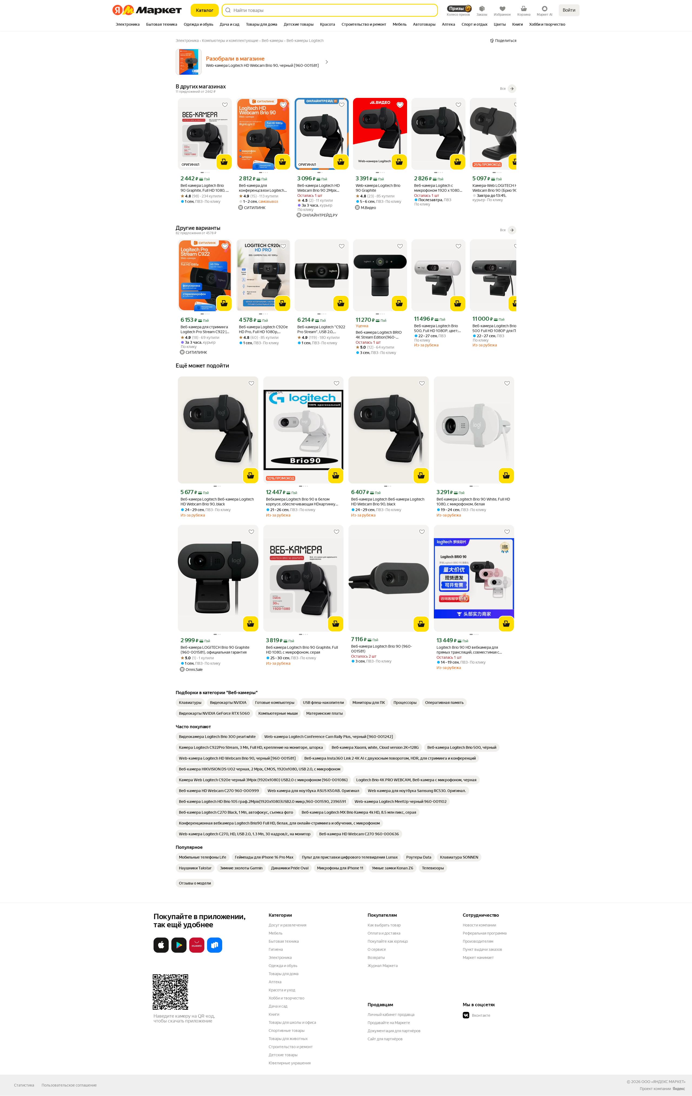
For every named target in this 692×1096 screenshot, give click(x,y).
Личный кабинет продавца (391, 1014)
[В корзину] (224, 162)
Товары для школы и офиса (292, 1022)
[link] (190, 702)
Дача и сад (278, 1006)
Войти (569, 10)
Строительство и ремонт (291, 1047)
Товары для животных (288, 1039)
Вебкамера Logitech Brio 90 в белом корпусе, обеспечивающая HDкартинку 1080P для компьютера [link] (300, 501)
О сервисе (377, 949)
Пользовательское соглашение (69, 1085)
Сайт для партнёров (385, 1039)
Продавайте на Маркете (389, 1023)
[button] (500, 1015)
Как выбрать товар (384, 925)
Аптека (275, 982)
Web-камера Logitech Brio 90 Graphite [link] (378, 188)
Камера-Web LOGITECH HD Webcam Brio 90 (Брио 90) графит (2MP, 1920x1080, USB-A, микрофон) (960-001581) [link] (496, 188)
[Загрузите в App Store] (161, 951)
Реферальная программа (485, 933)
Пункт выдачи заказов (482, 949)
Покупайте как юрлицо (388, 941)
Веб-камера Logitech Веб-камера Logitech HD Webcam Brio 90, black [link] (217, 501)
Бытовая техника (284, 941)
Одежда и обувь (283, 965)
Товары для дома (283, 974)
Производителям (478, 941)
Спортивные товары (287, 1030)
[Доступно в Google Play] (179, 951)
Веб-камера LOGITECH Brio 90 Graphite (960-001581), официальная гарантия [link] (215, 649)
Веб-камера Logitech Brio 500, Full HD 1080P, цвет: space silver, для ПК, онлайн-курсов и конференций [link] (438, 328)
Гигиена (276, 949)
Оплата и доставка (384, 933)
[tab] (127, 24)
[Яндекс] (679, 1089)
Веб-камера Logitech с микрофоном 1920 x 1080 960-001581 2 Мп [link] (437, 188)
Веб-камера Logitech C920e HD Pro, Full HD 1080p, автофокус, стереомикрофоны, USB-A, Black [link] (263, 329)
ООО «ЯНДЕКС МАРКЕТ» (663, 1082)
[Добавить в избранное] (225, 105)
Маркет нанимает (478, 957)
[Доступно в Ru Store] (214, 951)
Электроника (280, 957)
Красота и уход (282, 990)
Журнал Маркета (383, 965)
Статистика (24, 1085)
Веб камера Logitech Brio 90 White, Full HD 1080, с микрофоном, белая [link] (473, 501)
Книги (274, 1014)
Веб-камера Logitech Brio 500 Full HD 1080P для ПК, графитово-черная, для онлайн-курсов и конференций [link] (496, 328)
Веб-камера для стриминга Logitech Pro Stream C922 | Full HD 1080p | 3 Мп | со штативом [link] (204, 329)
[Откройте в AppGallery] (196, 951)
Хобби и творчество (286, 998)
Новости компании (479, 925)
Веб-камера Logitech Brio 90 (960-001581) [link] (381, 648)
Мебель (275, 933)
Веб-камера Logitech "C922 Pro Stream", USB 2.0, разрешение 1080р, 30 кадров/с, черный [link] (321, 329)
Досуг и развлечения (287, 925)
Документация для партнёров (394, 1031)
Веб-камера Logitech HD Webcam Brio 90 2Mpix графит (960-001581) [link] (318, 188)
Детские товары (283, 1055)
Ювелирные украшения (290, 1063)
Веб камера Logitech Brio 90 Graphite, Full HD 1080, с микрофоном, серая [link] (204, 188)
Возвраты (376, 957)
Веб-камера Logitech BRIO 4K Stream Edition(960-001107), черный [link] (379, 335)
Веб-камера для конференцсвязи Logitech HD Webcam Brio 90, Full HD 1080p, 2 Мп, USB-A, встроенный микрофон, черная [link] (263, 188)
